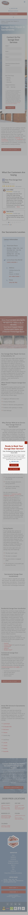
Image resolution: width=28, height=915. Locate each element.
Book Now (14, 465)
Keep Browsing (14, 469)
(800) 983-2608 (14, 461)
